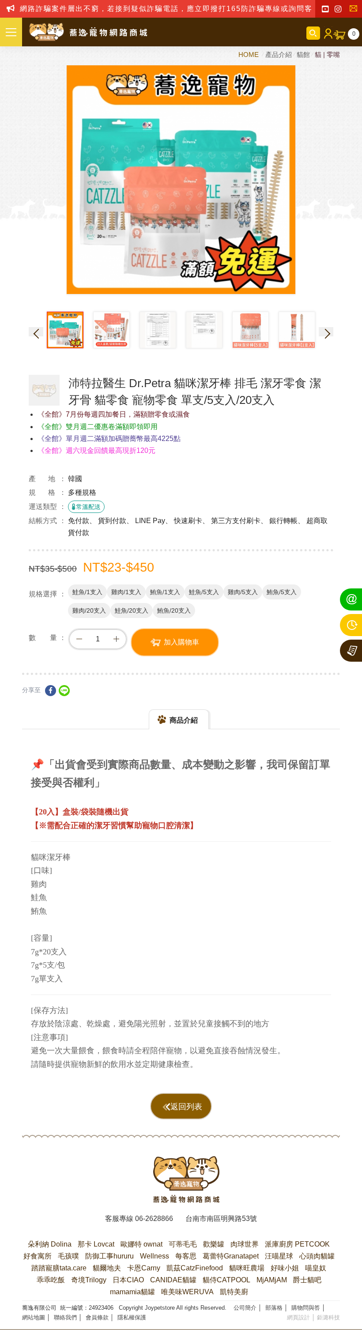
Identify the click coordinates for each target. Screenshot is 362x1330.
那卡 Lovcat (96, 1244)
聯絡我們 (355, 9)
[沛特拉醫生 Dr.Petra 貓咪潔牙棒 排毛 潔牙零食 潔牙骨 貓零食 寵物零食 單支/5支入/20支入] (44, 390)
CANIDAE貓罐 (173, 1280)
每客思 (185, 1256)
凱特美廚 (234, 1292)
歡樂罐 (213, 1244)
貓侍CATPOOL (226, 1280)
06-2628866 (154, 1218)
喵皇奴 (315, 1268)
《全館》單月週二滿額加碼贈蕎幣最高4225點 (109, 438)
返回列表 (186, 1106)
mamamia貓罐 (132, 1292)
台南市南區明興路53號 (221, 1218)
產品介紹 (278, 54)
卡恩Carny (143, 1268)
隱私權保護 (131, 1317)
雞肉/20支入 (89, 610)
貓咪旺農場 (246, 1268)
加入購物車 (181, 642)
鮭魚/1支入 (87, 591)
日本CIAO (128, 1280)
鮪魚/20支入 (174, 610)
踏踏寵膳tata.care (59, 1268)
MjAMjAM (271, 1280)
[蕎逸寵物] (88, 32)
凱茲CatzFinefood (194, 1268)
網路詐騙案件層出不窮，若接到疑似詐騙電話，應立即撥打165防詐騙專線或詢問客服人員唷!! (185, 8)
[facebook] (50, 690)
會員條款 (97, 1317)
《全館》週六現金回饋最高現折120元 (96, 450)
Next (326, 331)
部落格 (274, 1307)
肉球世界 (244, 1244)
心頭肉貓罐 (317, 1256)
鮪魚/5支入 (282, 591)
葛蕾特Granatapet (231, 1256)
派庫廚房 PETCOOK (297, 1244)
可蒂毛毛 (183, 1244)
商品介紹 (184, 720)
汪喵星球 (279, 1256)
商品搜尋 (313, 33)
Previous (36, 331)
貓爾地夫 (107, 1268)
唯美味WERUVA (187, 1292)
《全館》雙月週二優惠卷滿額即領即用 (98, 426)
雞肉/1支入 (126, 591)
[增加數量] (116, 639)
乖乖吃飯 (51, 1280)
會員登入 (326, 33)
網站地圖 (33, 1317)
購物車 (353, 33)
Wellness (154, 1256)
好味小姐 (285, 1268)
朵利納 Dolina (50, 1244)
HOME (249, 54)
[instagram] (338, 9)
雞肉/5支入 (243, 591)
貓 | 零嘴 (327, 54)
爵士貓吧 (307, 1280)
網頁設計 (298, 1317)
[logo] (186, 1179)
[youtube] (325, 9)
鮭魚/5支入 (204, 591)
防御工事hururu (109, 1256)
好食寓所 (37, 1256)
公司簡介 (245, 1307)
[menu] (11, 32)
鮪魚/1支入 (165, 591)
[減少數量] (79, 639)
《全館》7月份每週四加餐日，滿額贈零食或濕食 (114, 414)
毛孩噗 (68, 1256)
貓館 (303, 54)
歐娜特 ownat (141, 1244)
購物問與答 (305, 1307)
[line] (64, 690)
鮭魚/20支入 (131, 610)
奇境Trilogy (88, 1280)
